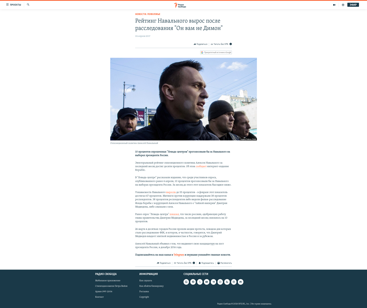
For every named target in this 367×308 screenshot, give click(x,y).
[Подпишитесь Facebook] (193, 282)
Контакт (99, 297)
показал (174, 214)
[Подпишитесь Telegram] (213, 282)
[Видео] (334, 5)
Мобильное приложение (107, 281)
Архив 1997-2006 (103, 292)
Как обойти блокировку (151, 286)
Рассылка (144, 292)
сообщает (201, 166)
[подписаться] (240, 282)
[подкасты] (343, 5)
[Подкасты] (234, 282)
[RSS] (227, 282)
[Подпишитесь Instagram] (220, 282)
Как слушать (145, 281)
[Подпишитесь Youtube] (206, 282)
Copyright (144, 297)
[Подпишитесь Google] (186, 282)
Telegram (179, 255)
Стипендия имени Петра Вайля (111, 286)
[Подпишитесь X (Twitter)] (200, 282)
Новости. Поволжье (147, 14)
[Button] (200, 44)
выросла (171, 192)
